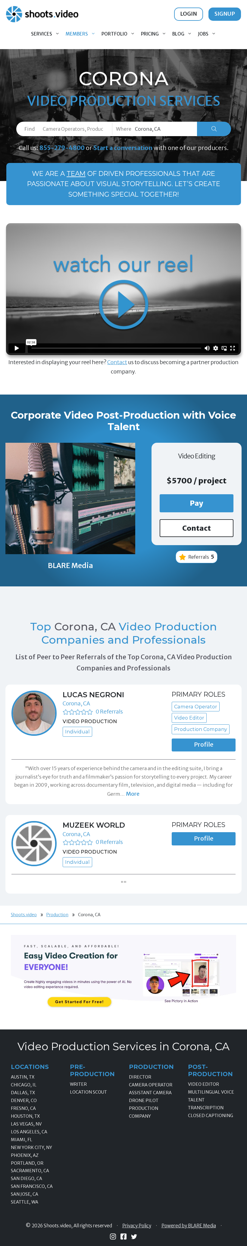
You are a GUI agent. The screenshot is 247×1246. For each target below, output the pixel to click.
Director (140, 1077)
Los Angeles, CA (29, 1132)
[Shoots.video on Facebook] (123, 1236)
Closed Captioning (210, 1115)
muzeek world (94, 825)
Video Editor (203, 1084)
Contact (117, 362)
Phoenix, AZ (25, 1155)
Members (77, 34)
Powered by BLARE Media (188, 1226)
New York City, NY (31, 1147)
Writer (78, 1084)
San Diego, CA (26, 1178)
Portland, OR (27, 1163)
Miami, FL (21, 1139)
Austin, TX (22, 1077)
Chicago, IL (23, 1085)
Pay (196, 503)
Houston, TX (25, 1116)
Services (41, 34)
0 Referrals (109, 711)
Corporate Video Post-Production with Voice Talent (123, 421)
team (76, 173)
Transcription (206, 1107)
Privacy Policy (136, 1226)
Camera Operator (150, 1085)
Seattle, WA (24, 1202)
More (132, 793)
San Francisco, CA (32, 1186)
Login (188, 13)
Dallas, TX (23, 1092)
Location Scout (88, 1092)
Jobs (203, 34)
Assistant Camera (150, 1092)
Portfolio (114, 34)
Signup (224, 13)
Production (57, 914)
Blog (178, 34)
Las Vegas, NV (26, 1124)
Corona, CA (76, 703)
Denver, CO (24, 1100)
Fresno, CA (23, 1108)
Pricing (150, 34)
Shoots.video (24, 914)
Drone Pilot (143, 1100)
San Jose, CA (24, 1194)
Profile (203, 744)
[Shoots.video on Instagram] (113, 1236)
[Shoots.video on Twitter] (134, 1237)
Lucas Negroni (93, 694)
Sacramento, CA (30, 1170)
